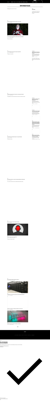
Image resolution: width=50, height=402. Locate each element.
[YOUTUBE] (26, 333)
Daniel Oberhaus (11, 295)
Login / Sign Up (38, 0)
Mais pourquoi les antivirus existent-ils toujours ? (13, 279)
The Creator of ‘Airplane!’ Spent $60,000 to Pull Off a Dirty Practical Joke (36, 99)
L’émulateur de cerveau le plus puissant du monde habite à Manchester (15, 294)
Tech (7, 93)
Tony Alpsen (36, 114)
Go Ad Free (35, 0)
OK (0, 399)
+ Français (42, 0)
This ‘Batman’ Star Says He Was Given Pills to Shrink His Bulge (36, 111)
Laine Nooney (11, 22)
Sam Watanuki (34, 139)
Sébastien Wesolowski (11, 37)
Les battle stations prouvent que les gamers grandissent (14, 51)
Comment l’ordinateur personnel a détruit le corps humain (14, 21)
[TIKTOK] (25, 333)
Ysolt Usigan (39, 139)
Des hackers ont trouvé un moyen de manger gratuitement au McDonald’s (16, 179)
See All (32, 8)
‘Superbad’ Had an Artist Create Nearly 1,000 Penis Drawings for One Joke (36, 53)
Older (17, 326)
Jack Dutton (11, 137)
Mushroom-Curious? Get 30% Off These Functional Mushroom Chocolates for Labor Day (36, 136)
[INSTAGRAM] (24, 333)
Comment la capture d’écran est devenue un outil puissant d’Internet (15, 94)
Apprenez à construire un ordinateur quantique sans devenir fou (15, 308)
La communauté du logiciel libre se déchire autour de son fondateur (15, 36)
